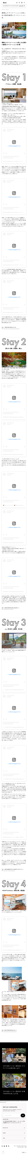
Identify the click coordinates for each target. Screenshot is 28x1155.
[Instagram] (2, 1146)
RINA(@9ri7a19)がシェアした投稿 (11, 837)
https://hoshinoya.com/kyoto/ (8, 609)
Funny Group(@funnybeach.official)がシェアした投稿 (15, 950)
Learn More (18, 5)
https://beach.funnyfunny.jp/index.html (10, 1031)
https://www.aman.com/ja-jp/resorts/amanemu (11, 328)
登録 (23, 1115)
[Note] (8, 1146)
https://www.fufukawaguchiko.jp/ (9, 870)
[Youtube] (4, 1146)
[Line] (6, 1146)
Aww (15, 1145)
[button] (24, 1152)
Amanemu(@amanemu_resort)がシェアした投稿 (14, 161)
